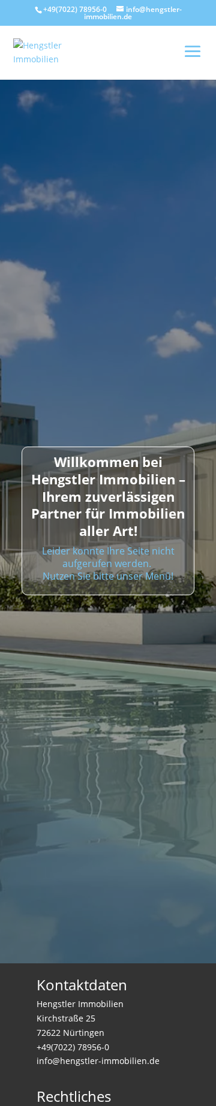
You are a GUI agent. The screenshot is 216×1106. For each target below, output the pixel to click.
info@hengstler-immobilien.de (98, 1060)
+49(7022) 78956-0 (75, 9)
